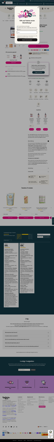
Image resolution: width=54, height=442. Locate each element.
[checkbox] (27, 29)
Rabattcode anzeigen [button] (27, 39)
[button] (38, 7)
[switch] (50, 437)
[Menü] (52, 430)
